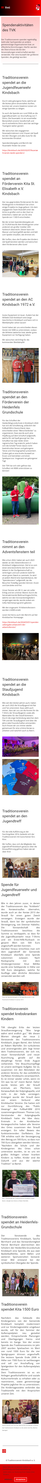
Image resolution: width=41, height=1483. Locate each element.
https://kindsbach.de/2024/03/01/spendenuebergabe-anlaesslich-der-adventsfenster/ (20, 625)
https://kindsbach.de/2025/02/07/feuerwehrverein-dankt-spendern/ (20, 151)
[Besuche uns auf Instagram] (4, 1451)
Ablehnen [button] (8, 1479)
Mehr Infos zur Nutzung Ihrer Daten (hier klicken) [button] (19, 1473)
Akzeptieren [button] (20, 1479)
